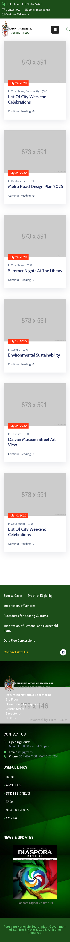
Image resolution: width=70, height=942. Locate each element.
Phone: (34, 756)
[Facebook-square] (63, 652)
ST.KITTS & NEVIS (18, 793)
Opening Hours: (19, 742)
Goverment (18, 524)
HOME (10, 777)
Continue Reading (19, 111)
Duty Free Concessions (19, 640)
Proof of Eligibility (40, 595)
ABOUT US (13, 785)
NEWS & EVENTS (17, 810)
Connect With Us (16, 652)
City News (17, 91)
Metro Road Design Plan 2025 (35, 186)
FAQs (9, 802)
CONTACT (13, 818)
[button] (37, 10)
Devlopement (20, 181)
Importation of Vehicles (20, 606)
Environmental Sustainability (34, 355)
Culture (15, 350)
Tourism (16, 434)
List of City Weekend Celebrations (27, 99)
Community (32, 91)
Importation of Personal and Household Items (31, 628)
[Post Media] (35, 62)
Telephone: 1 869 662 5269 (24, 4)
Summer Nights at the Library (35, 270)
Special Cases (13, 595)
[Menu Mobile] (55, 30)
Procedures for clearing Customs (26, 616)
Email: (21, 752)
